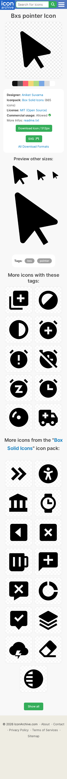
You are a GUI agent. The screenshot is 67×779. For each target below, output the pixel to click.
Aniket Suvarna (32, 95)
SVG (31, 138)
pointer (44, 260)
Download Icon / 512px (34, 128)
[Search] (53, 4)
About (45, 724)
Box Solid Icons (33, 100)
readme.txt (31, 120)
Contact (58, 724)
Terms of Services (45, 730)
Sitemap (33, 736)
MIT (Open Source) (33, 110)
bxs (29, 260)
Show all (33, 706)
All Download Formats (33, 146)
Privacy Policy (19, 730)
